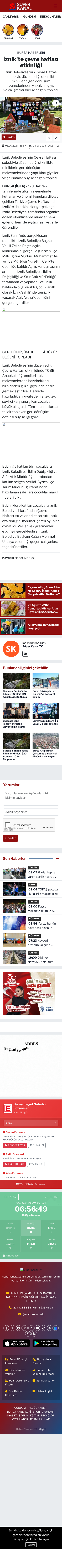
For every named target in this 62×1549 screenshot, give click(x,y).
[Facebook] (6, 1328)
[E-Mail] (25, 654)
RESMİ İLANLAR (40, 1419)
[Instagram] (25, 1328)
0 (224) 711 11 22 (16, 1164)
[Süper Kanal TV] (20, 6)
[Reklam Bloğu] (31, 1065)
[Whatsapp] (28, 1334)
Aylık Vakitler (12, 1255)
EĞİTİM (34, 1415)
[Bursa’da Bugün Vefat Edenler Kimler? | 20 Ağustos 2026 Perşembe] (16, 740)
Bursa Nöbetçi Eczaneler (16, 1361)
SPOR (32, 884)
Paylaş (11, 137)
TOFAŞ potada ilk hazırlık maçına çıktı (43, 892)
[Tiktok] (43, 1328)
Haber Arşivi (44, 1391)
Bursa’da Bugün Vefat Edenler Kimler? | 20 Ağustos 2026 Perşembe (15, 755)
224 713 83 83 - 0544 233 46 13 (33, 1307)
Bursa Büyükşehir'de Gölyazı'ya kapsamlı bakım (44, 694)
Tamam (31, 1545)
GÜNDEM (29, 16)
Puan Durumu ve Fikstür (17, 1382)
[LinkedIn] (31, 1328)
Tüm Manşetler (46, 1380)
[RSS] (34, 1334)
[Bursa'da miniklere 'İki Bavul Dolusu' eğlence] (46, 710)
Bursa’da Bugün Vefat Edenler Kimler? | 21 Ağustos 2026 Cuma (15, 694)
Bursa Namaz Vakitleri (15, 1372)
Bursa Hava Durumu (42, 1361)
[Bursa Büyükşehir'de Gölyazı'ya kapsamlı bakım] (46, 680)
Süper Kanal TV (32, 646)
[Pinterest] (19, 1328)
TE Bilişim (40, 1429)
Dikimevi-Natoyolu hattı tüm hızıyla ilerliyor (40, 960)
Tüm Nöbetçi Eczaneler (32, 1184)
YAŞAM (33, 867)
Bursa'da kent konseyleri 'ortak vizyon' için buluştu (14, 723)
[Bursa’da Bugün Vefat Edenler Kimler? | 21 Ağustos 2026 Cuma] (16, 680)
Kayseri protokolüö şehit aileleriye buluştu (39, 943)
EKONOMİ (48, 1411)
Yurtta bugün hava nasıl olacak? (42, 926)
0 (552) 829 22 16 (16, 1145)
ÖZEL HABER (20, 1419)
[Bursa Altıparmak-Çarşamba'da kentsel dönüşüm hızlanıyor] (46, 740)
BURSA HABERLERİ (31, 52)
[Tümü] (57, 858)
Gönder (10, 838)
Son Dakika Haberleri (13, 1393)
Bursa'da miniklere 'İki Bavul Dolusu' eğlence (45, 722)
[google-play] (46, 1344)
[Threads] (50, 1328)
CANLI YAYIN (11, 16)
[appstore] (16, 1344)
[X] (12, 1328)
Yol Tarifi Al (38, 1145)
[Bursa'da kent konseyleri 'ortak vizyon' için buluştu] (16, 710)
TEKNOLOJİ (47, 1415)
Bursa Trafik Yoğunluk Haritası (43, 1372)
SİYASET (11, 1415)
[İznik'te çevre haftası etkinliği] (31, 115)
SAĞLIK (23, 1415)
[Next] (56, 1328)
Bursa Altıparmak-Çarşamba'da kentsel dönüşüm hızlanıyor (45, 753)
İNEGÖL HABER (50, 16)
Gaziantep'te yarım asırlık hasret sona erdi (41, 875)
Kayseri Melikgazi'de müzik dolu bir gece (40, 909)
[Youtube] (37, 1328)
